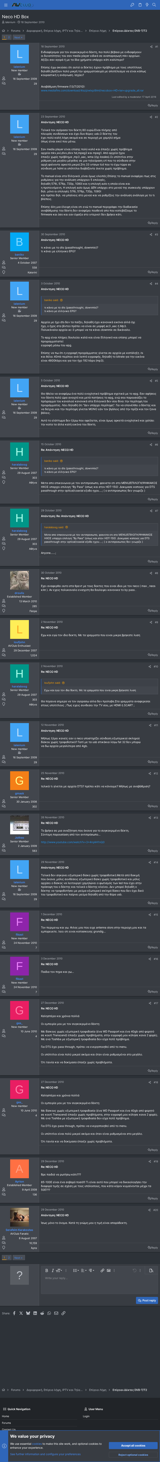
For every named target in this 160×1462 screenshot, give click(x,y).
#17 (156, 1003)
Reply (154, 105)
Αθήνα (33, 482)
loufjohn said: (52, 682)
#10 (156, 666)
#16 (156, 958)
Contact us (9, 1429)
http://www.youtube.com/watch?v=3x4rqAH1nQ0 (73, 842)
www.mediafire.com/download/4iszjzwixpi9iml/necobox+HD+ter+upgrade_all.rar (92, 90)
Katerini (32, 272)
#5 (156, 380)
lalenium (10, 22)
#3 (156, 234)
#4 (156, 283)
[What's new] (147, 4)
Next (17, 37)
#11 (156, 725)
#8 (156, 573)
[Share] (151, 47)
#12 (156, 773)
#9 (156, 622)
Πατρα (33, 611)
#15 (156, 914)
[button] (6, 4)
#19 (156, 1161)
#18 (156, 1082)
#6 (156, 444)
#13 (156, 817)
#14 (156, 862)
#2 (156, 116)
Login (86, 1416)
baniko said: (51, 300)
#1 (156, 46)
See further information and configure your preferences (45, 1454)
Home (5, 1416)
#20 (155, 1210)
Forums (6, 1422)
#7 (156, 510)
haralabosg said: (54, 527)
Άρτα (34, 1248)
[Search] (154, 4)
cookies (37, 1443)
